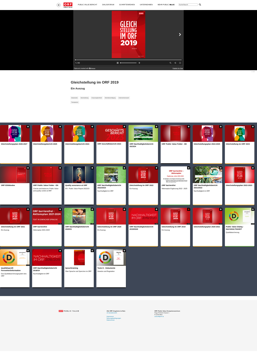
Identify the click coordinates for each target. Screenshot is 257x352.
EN (173, 5)
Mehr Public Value (166, 5)
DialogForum (108, 5)
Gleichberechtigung (110, 98)
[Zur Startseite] (68, 5)
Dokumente (74, 98)
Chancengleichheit (96, 98)
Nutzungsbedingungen (114, 318)
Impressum (110, 316)
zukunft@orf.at (159, 316)
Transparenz (74, 102)
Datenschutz (111, 320)
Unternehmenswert (124, 98)
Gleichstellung (84, 98)
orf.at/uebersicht (112, 313)
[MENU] (59, 5)
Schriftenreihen (127, 5)
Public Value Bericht (87, 5)
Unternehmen (146, 5)
